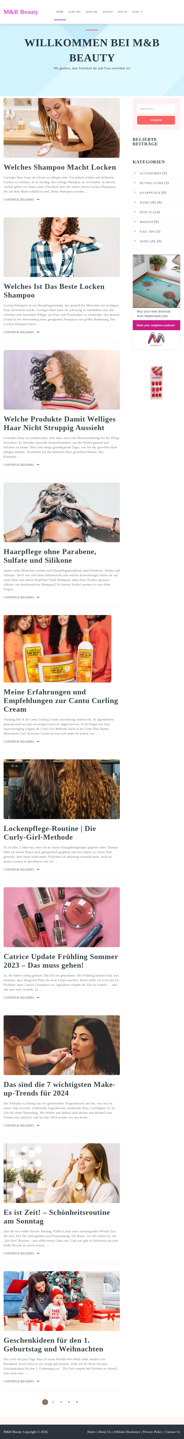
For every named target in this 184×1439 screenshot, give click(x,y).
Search (156, 120)
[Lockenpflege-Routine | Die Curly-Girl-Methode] (62, 789)
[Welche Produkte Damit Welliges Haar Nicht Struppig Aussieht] (62, 380)
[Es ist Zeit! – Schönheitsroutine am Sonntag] (62, 1173)
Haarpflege (150, 192)
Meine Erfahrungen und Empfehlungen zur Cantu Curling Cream (61, 700)
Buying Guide (151, 183)
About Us (105, 1432)
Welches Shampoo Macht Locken (60, 167)
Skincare (92, 11)
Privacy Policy (153, 1432)
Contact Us (172, 1432)
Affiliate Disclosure (127, 1432)
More (135, 11)
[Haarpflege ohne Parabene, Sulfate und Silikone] (62, 512)
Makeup (108, 11)
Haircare (74, 11)
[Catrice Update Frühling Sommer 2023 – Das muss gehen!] (62, 917)
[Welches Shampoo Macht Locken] (62, 128)
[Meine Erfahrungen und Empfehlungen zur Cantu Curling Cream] (57, 649)
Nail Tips (147, 231)
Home (59, 11)
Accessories (150, 173)
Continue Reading (19, 199)
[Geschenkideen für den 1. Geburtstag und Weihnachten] (62, 1301)
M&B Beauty (21, 11)
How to (122, 11)
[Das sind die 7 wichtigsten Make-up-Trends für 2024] (62, 1045)
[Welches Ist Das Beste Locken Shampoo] (62, 247)
